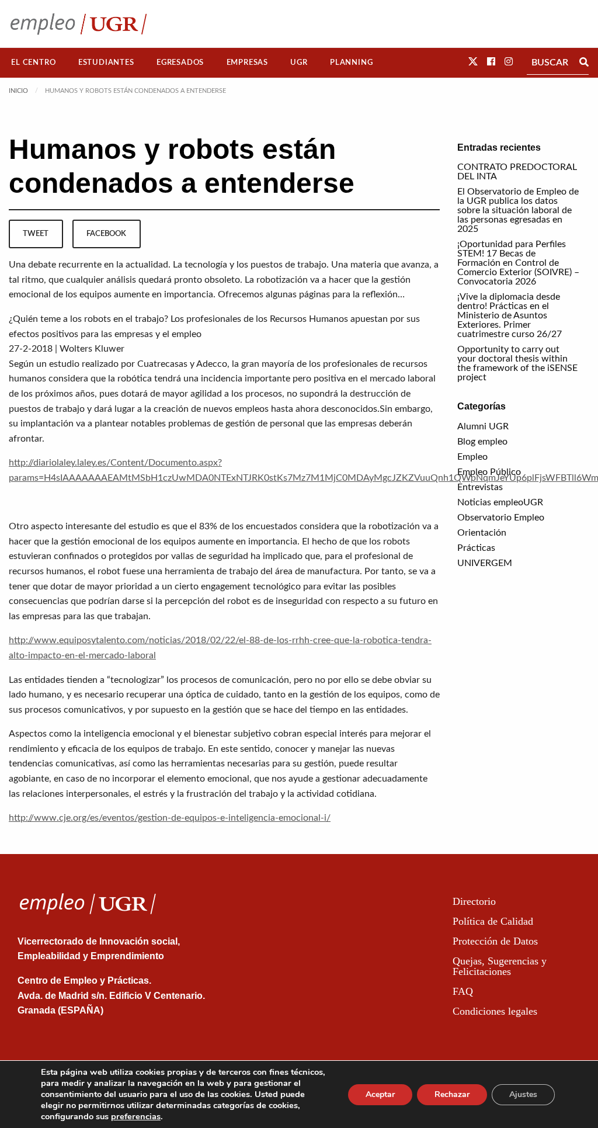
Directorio (474, 901)
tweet (35, 233)
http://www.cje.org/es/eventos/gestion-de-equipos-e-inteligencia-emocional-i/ (170, 817)
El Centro (33, 62)
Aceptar (380, 1094)
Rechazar (452, 1094)
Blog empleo (482, 441)
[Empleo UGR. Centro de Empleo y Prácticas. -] (78, 24)
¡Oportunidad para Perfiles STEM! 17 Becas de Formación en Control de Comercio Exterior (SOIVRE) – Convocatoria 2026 (518, 263)
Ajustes (523, 1094)
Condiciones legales (495, 1011)
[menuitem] (33, 63)
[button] (473, 62)
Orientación (481, 532)
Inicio (18, 91)
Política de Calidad (493, 921)
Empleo (472, 456)
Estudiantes (106, 62)
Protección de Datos (495, 941)
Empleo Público (489, 472)
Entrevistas (480, 487)
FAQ (463, 991)
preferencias (136, 1116)
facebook (106, 233)
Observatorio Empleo (500, 517)
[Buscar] (584, 62)
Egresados (180, 62)
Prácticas (476, 548)
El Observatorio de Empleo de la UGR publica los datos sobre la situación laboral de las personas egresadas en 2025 (518, 210)
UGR (298, 62)
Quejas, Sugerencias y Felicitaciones (500, 966)
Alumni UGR (483, 426)
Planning (351, 62)
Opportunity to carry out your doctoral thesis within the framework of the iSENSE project (517, 363)
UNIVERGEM (484, 563)
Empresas (247, 62)
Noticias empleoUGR (500, 502)
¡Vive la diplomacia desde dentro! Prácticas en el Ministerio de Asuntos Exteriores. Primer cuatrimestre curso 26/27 (509, 315)
